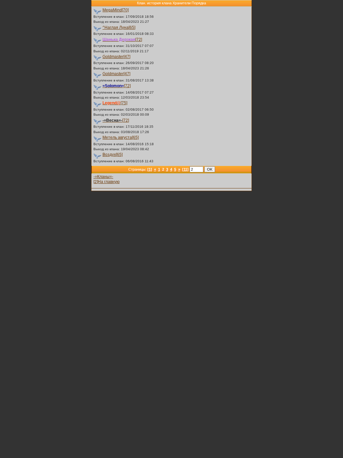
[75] (114, 103)
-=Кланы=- (103, 176)
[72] (122, 39)
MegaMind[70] (115, 10)
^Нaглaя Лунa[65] (118, 27)
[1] (149, 169)
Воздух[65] (112, 154)
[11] (185, 169)
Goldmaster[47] (116, 56)
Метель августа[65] (120, 137)
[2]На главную (106, 181)
